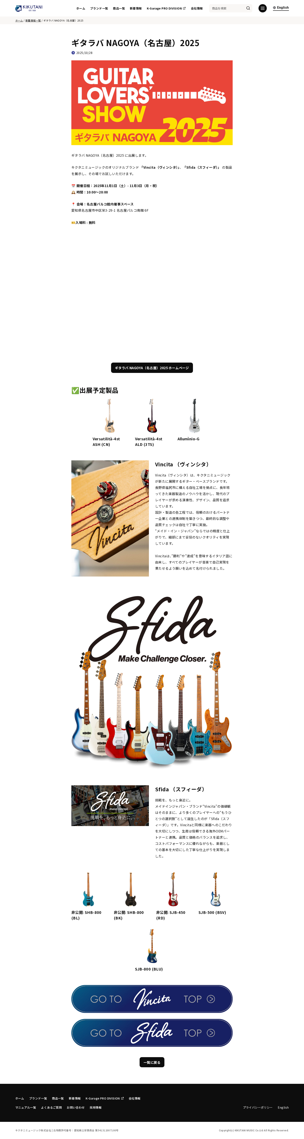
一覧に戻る (152, 1062)
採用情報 (96, 1107)
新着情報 (136, 8)
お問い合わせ (76, 1107)
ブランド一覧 (99, 8)
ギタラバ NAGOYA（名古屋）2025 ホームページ (152, 367)
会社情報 (197, 8)
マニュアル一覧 (25, 1107)
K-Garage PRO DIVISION (164, 8)
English (283, 8)
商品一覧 (119, 8)
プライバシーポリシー (258, 1107)
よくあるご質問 (51, 1107)
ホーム (80, 8)
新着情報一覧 (33, 20)
